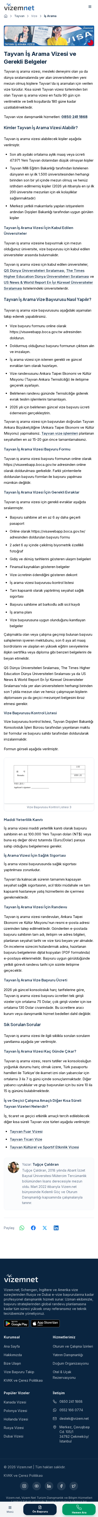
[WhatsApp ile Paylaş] (22, 1228)
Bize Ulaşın (12, 1363)
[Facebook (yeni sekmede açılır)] (61, 1486)
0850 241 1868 (74, 117)
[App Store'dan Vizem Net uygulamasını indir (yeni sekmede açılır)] (45, 1323)
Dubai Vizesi (13, 1436)
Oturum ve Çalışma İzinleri (73, 1346)
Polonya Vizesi (15, 1411)
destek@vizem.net (74, 1418)
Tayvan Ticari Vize (26, 1139)
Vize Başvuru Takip (19, 1372)
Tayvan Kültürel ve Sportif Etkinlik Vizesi (44, 1147)
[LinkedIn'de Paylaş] (56, 1228)
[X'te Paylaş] (44, 1228)
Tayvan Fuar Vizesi (26, 1131)
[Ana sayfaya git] (6, 16)
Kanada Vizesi (15, 1402)
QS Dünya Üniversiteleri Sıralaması (34, 270)
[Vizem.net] (21, 1278)
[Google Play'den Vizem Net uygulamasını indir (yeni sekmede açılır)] (16, 1323)
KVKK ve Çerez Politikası (23, 1380)
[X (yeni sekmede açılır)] (73, 1486)
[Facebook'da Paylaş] (33, 1228)
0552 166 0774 (71, 1410)
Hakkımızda (13, 1355)
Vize (34, 16)
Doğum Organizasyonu (71, 1363)
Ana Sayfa (12, 1346)
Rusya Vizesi (14, 1428)
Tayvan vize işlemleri (59, 433)
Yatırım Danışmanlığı (68, 1355)
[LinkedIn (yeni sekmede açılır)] (49, 1486)
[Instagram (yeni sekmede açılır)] (24, 1486)
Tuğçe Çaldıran (46, 1164)
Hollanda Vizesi (16, 1419)
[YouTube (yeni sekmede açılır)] (36, 1486)
